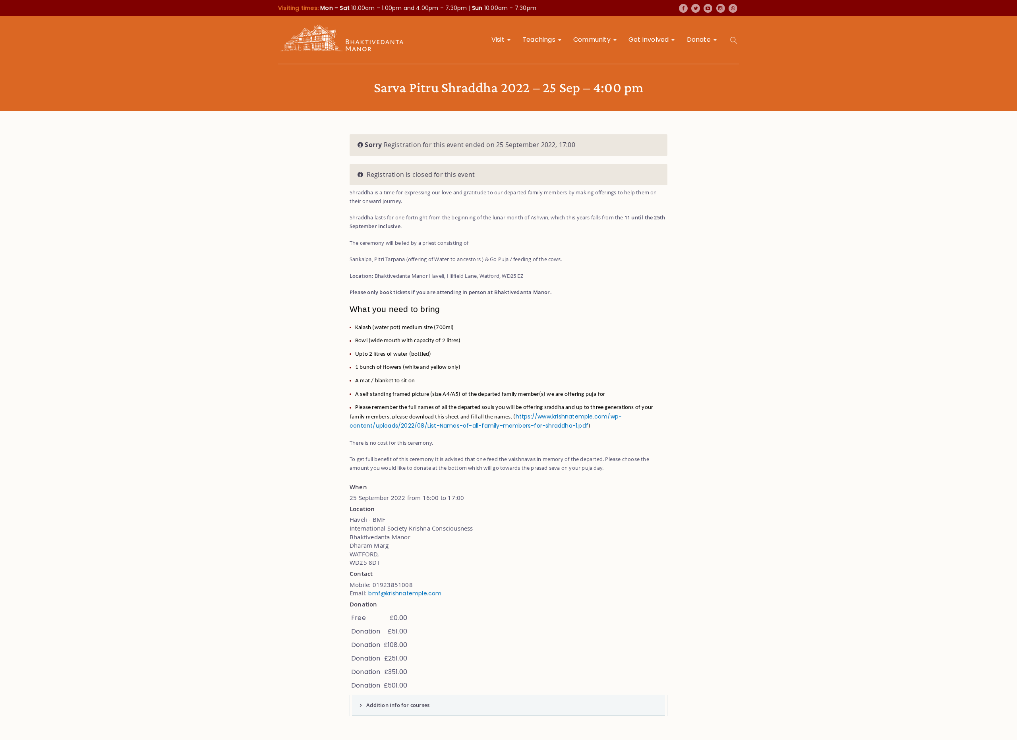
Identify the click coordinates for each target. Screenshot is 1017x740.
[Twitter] (695, 8)
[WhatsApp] (733, 8)
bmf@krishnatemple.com (404, 593)
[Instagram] (720, 8)
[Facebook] (683, 8)
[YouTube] (708, 8)
